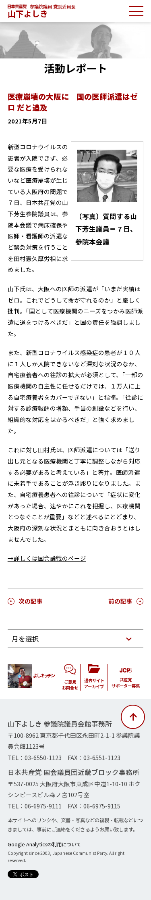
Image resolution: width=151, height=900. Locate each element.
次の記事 (31, 601)
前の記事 (120, 601)
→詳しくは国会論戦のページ (47, 558)
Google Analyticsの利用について (44, 844)
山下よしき (28, 13)
